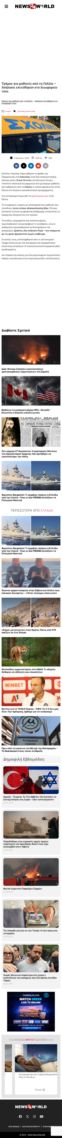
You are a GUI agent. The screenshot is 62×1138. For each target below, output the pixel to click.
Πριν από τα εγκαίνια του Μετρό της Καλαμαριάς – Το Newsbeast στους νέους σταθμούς (29, 749)
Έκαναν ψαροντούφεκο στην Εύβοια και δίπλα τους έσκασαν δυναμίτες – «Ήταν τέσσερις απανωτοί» (31, 591)
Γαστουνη (20, 111)
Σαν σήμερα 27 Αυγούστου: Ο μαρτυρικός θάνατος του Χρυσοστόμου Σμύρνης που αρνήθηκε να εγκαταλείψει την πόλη (29, 454)
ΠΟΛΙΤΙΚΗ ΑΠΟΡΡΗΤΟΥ (31, 1127)
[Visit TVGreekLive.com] (31, 1012)
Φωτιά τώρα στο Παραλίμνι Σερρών (22, 888)
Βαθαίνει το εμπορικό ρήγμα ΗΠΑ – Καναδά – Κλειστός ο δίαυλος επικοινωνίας (26, 411)
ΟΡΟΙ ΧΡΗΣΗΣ (13, 1127)
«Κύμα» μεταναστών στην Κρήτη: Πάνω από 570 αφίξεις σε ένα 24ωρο (29, 631)
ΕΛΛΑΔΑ (28, 111)
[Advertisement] (31, 46)
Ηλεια (33, 111)
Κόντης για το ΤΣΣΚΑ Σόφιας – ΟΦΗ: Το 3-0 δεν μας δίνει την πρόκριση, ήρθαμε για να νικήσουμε (30, 710)
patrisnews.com (40, 195)
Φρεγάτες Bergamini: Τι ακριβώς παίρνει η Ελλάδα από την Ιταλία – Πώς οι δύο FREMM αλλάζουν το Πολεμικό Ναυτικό (30, 497)
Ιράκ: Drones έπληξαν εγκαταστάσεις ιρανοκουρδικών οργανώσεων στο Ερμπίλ (25, 370)
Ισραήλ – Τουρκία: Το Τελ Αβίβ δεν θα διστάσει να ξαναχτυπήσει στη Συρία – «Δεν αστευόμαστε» (29, 798)
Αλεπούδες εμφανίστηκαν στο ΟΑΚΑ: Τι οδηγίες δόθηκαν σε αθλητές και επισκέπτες (28, 670)
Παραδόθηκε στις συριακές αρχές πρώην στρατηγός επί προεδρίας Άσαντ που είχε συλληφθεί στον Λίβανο (25, 844)
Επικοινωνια (48, 1127)
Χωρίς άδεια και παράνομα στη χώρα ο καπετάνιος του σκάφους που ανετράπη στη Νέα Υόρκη (30, 978)
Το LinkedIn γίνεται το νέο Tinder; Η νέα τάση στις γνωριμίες (30, 932)
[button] (16, 166)
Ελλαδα (8, 111)
